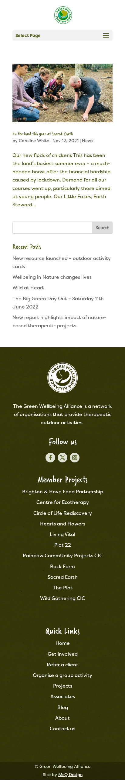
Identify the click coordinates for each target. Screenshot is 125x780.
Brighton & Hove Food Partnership (62, 491)
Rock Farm (62, 566)
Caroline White (34, 140)
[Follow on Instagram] (74, 457)
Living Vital (62, 534)
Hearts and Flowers (62, 524)
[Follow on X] (62, 457)
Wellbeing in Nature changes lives (52, 277)
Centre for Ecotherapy (62, 502)
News (87, 140)
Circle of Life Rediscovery (62, 513)
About (62, 718)
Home (63, 643)
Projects (62, 686)
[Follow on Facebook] (50, 457)
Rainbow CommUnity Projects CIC (63, 555)
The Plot (63, 588)
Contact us (62, 728)
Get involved (63, 654)
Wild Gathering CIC (62, 598)
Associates (62, 696)
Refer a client (62, 665)
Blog (62, 707)
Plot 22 (62, 545)
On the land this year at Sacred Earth (42, 133)
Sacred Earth (63, 577)
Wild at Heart (28, 288)
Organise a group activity (62, 675)
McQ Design (70, 774)
